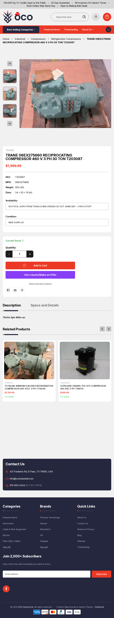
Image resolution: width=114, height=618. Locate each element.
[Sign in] (96, 17)
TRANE (10, 150)
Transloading (71, 29)
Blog (79, 535)
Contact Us (82, 523)
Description (12, 305)
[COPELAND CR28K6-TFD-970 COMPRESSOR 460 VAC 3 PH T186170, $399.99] (85, 360)
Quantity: (11, 247)
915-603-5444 (17, 485)
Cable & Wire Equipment (14, 529)
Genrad (43, 523)
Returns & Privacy (85, 529)
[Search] (84, 17)
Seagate (44, 541)
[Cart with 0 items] (107, 17)
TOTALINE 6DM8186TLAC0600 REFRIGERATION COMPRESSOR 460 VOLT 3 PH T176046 (29, 387)
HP (41, 535)
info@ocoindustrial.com (22, 479)
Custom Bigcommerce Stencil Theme (75, 607)
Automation (8, 523)
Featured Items (52, 29)
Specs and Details (45, 305)
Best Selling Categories (20, 29)
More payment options (40, 283)
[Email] (15, 290)
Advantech (45, 529)
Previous (9, 63)
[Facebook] (8, 290)
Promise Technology (50, 517)
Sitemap (81, 541)
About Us (87, 29)
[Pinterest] (22, 290)
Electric (6, 535)
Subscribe (101, 574)
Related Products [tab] (16, 329)
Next (9, 123)
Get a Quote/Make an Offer (40, 274)
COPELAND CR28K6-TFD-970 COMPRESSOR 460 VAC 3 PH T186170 (83, 387)
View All (6, 547)
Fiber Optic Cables (12, 541)
